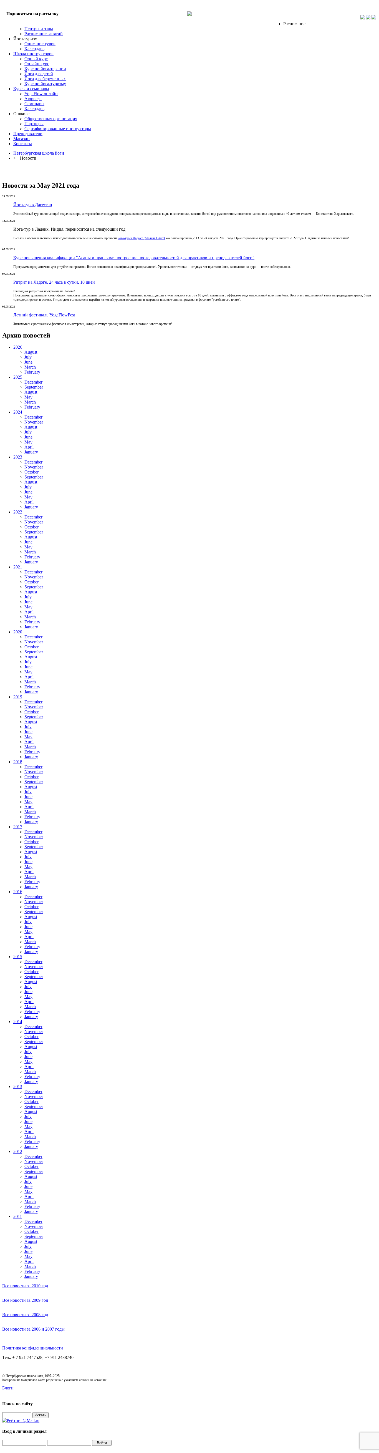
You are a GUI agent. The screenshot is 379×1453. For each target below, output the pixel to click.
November (33, 422)
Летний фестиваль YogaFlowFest (44, 315)
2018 (17, 761)
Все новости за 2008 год (25, 1314)
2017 (17, 826)
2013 (17, 1086)
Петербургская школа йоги (38, 153)
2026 (17, 347)
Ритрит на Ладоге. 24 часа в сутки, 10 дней (54, 282)
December (33, 382)
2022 (17, 512)
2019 (17, 696)
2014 (17, 1021)
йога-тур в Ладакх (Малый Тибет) (141, 238)
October (31, 472)
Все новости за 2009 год (25, 1300)
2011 (17, 1216)
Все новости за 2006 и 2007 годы (33, 1329)
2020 (17, 631)
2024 (17, 412)
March (30, 367)
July (28, 357)
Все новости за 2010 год (25, 1285)
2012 (17, 1151)
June (28, 362)
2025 (17, 377)
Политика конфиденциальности (32, 1348)
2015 (17, 956)
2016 (17, 891)
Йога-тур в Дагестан (32, 204)
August (30, 352)
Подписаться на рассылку (32, 13)
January (31, 452)
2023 (17, 457)
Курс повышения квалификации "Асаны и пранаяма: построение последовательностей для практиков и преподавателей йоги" (133, 257)
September (33, 387)
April (29, 447)
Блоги (8, 1388)
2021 (17, 567)
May (28, 397)
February (32, 372)
